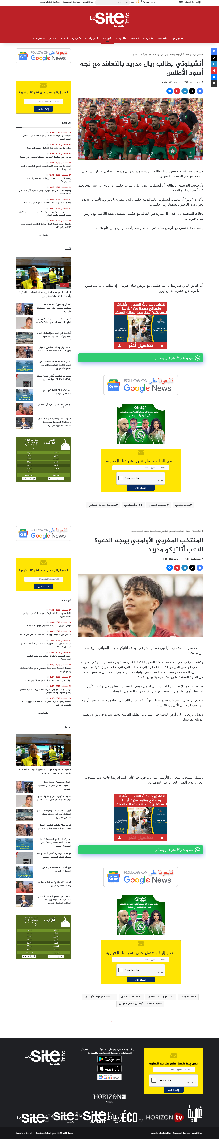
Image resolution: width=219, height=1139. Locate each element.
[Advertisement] (140, 256)
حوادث (119, 38)
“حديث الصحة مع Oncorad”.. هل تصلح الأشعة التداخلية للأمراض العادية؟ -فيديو (55, 365)
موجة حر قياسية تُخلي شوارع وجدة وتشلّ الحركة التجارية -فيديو (54, 377)
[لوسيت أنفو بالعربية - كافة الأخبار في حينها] (110, 19)
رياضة (106, 38)
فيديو (75, 38)
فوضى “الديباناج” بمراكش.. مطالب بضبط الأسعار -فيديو (54, 406)
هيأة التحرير (197, 1133)
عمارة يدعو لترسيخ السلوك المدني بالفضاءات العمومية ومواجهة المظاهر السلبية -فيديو (54, 422)
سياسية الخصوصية (181, 1133)
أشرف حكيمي (182, 505)
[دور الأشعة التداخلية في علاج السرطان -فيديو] (24, 395)
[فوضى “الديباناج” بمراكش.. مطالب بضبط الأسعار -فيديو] (24, 409)
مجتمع (161, 38)
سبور (52, 38)
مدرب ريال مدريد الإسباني (102, 505)
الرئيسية (176, 38)
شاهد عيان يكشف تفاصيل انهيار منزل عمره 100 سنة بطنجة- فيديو (54, 349)
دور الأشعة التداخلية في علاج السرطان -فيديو (56, 391)
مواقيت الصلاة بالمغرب (161, 1133)
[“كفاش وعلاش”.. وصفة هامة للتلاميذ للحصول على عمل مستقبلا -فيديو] (24, 309)
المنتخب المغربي (158, 505)
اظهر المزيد (43, 235)
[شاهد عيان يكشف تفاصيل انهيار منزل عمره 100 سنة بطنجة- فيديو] (24, 352)
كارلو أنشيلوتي (132, 505)
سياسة (147, 38)
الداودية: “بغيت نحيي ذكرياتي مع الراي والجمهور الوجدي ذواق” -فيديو (53, 320)
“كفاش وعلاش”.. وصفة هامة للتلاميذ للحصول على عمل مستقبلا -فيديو (54, 308)
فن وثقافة (90, 38)
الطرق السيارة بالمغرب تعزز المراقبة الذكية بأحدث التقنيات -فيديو (45, 294)
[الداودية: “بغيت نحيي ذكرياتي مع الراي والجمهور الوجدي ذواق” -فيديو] (24, 323)
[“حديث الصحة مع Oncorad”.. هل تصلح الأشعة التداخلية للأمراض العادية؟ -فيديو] (24, 366)
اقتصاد (134, 38)
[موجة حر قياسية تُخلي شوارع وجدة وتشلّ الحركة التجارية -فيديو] (24, 380)
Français (37, 38)
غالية (64, 38)
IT (185, 82)
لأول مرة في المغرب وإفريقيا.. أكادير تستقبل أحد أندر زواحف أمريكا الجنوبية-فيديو (54, 336)
